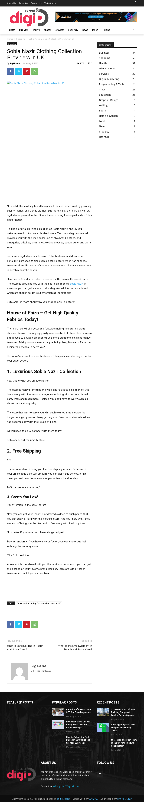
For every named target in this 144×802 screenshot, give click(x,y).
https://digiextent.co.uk (41, 671)
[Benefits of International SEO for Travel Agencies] (58, 712)
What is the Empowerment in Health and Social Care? (75, 647)
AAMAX (93, 798)
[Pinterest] (26, 71)
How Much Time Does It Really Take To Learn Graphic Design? (78, 725)
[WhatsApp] (34, 71)
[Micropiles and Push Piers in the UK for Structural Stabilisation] (103, 743)
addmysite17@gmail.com (66, 786)
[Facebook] (135, 3)
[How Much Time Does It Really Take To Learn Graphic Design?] (58, 724)
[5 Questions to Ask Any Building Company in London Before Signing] (103, 712)
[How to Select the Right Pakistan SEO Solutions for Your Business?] (58, 740)
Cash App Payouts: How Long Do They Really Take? (123, 727)
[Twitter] (18, 71)
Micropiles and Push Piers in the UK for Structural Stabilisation (124, 743)
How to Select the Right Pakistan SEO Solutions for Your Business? (78, 740)
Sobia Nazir (76, 283)
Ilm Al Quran (124, 798)
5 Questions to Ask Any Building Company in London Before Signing (123, 712)
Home (10, 38)
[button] (133, 30)
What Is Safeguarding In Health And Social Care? (25, 647)
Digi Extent (15, 63)
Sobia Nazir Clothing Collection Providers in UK (39, 603)
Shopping (20, 38)
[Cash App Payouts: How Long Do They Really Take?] (103, 727)
